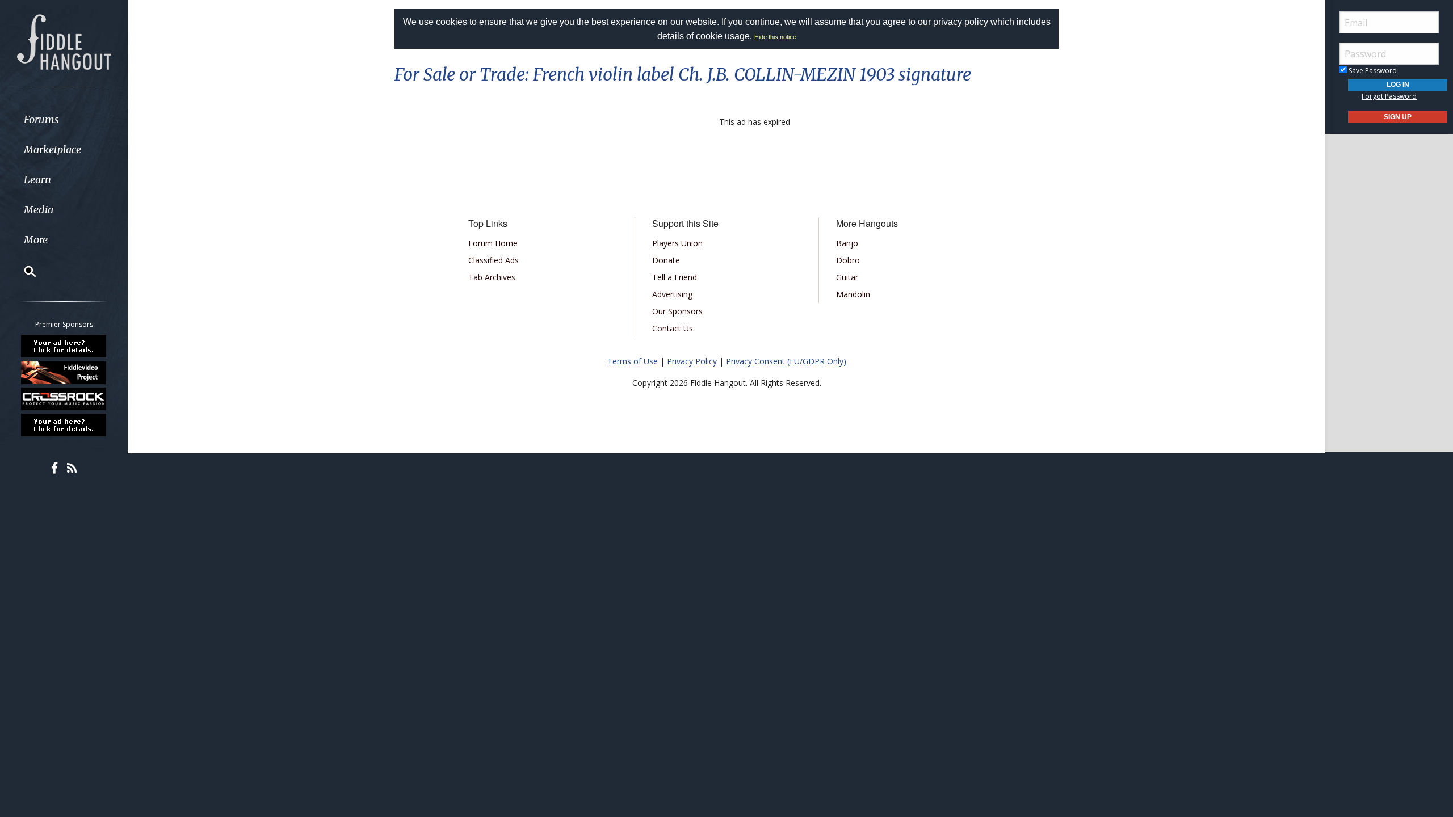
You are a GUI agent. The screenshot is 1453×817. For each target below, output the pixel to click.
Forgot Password (1389, 96)
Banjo (847, 243)
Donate (666, 260)
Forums (41, 119)
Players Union (677, 243)
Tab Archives (491, 277)
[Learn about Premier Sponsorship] (64, 346)
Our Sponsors (677, 311)
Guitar (847, 277)
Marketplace (52, 149)
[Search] (22, 271)
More (36, 239)
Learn (37, 179)
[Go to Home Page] (64, 41)
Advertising (672, 294)
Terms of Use (632, 361)
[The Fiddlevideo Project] (64, 372)
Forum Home (493, 243)
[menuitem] (64, 119)
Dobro (848, 260)
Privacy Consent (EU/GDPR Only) (786, 361)
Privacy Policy (692, 361)
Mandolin (853, 294)
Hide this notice (775, 36)
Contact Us (672, 328)
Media (38, 209)
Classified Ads (493, 260)
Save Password (1372, 70)
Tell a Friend (674, 277)
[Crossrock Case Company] (64, 399)
